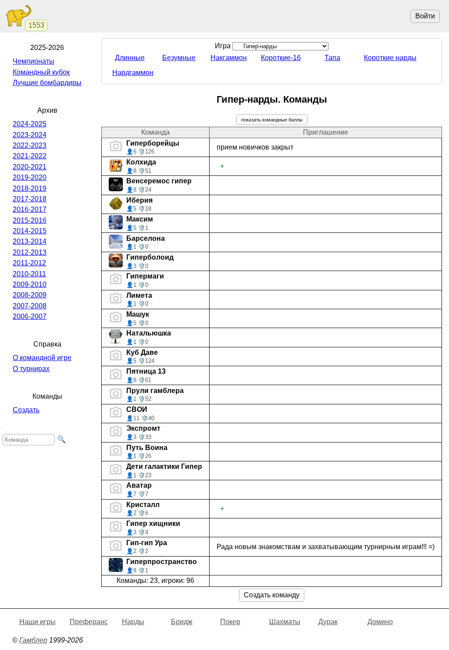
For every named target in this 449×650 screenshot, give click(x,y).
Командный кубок (41, 72)
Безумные (179, 57)
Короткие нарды (390, 57)
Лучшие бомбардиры (47, 82)
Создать (26, 410)
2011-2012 (29, 263)
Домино (380, 621)
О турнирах (31, 368)
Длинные (130, 57)
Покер (230, 621)
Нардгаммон (132, 72)
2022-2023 (29, 145)
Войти (425, 16)
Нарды (133, 621)
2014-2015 (29, 231)
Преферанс (89, 621)
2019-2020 (29, 177)
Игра (223, 46)
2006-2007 (29, 316)
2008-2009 (29, 295)
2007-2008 (29, 306)
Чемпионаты (33, 61)
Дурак (328, 621)
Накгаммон (228, 57)
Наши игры (37, 621)
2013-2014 (29, 241)
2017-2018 (29, 199)
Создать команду (271, 595)
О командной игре (42, 357)
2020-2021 (29, 167)
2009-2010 (29, 284)
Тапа (332, 57)
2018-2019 (29, 188)
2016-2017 (29, 209)
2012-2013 (29, 252)
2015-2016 (29, 220)
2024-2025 (29, 124)
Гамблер (33, 640)
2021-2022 (29, 156)
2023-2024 (29, 135)
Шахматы (284, 621)
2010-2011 (29, 274)
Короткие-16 (281, 57)
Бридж (181, 621)
